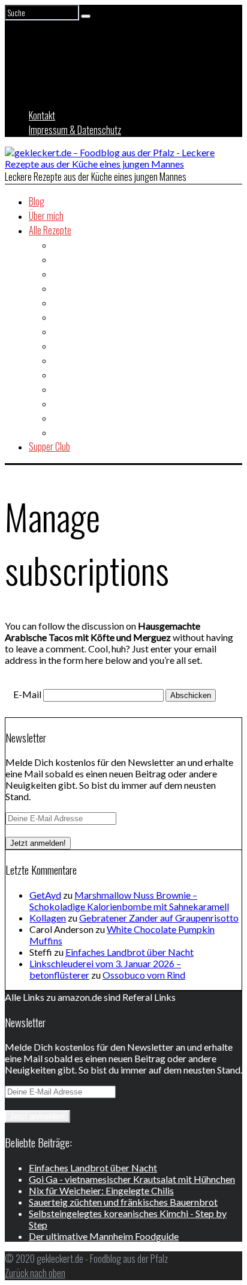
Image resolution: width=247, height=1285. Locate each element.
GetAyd (45, 895)
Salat (62, 388)
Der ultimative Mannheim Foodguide (104, 1236)
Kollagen (47, 917)
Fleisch (65, 316)
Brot (60, 259)
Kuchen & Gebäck (83, 374)
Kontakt (42, 115)
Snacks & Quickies (85, 403)
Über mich (46, 215)
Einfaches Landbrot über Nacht (129, 952)
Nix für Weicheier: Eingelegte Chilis (101, 1190)
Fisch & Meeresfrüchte (92, 302)
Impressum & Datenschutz (75, 130)
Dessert (66, 288)
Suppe (63, 417)
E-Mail (27, 694)
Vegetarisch (74, 432)
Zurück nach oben (35, 1273)
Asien (62, 244)
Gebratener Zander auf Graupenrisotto (159, 917)
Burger (65, 273)
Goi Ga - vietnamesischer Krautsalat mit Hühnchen (132, 1179)
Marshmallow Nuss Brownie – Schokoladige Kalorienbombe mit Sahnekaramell (129, 900)
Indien (63, 345)
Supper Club (49, 446)
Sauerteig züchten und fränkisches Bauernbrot (123, 1202)
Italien (63, 360)
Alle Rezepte (50, 230)
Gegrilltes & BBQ (82, 331)
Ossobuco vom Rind (144, 974)
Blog (36, 201)
